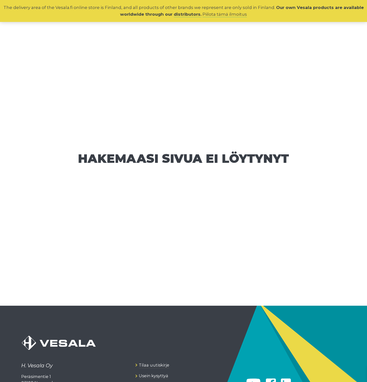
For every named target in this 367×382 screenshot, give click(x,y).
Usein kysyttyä (153, 376)
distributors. (187, 14)
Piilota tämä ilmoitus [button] (224, 14)
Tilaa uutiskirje (154, 365)
